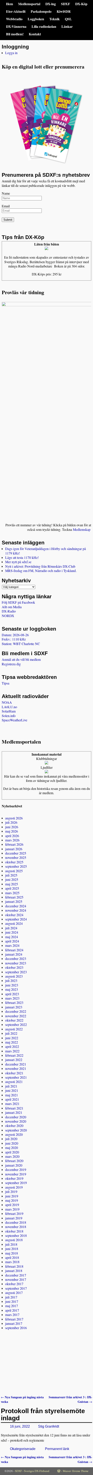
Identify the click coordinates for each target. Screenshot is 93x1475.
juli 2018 (11, 1244)
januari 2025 (13, 901)
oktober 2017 (14, 1283)
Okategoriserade (22, 1449)
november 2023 (15, 963)
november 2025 (15, 857)
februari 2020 (14, 1160)
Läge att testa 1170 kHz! (22, 557)
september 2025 (16, 866)
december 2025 (15, 853)
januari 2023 (13, 1007)
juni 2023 (11, 985)
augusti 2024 (14, 923)
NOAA (7, 702)
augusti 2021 (14, 1081)
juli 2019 (11, 1191)
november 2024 (15, 910)
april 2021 (12, 1099)
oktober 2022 (14, 1020)
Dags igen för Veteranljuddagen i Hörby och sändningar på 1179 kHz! (45, 550)
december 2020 (15, 1117)
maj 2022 (11, 1042)
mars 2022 (12, 1051)
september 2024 (16, 919)
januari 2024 (13, 954)
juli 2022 (11, 1033)
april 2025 (12, 888)
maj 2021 (11, 1095)
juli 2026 (11, 822)
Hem (9, 3)
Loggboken (36, 18)
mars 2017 (12, 1314)
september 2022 (16, 1024)
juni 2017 (11, 1301)
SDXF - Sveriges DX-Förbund (32, 1471)
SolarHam (9, 711)
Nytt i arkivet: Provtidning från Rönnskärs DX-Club (40, 566)
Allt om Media (12, 607)
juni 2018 (11, 1248)
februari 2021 (14, 1108)
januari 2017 (13, 1323)
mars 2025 (12, 893)
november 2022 (15, 1016)
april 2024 (12, 941)
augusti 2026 (14, 818)
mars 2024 (12, 945)
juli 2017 (11, 1297)
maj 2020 (11, 1147)
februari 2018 (14, 1266)
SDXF (65, 3)
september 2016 (16, 1327)
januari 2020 (13, 1165)
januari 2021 (13, 1112)
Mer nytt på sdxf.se (18, 561)
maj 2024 (11, 936)
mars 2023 (12, 998)
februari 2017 (14, 1319)
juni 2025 (11, 879)
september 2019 (16, 1182)
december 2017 (15, 1275)
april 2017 (12, 1310)
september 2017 (16, 1288)
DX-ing (50, 3)
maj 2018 (11, 1253)
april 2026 (12, 835)
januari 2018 (13, 1270)
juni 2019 (11, 1196)
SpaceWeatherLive (14, 720)
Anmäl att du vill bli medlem (21, 659)
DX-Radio (9, 611)
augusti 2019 (14, 1187)
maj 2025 (11, 884)
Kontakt (35, 33)
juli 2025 (11, 875)
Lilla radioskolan (44, 26)
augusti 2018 (14, 1240)
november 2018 (15, 1226)
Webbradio (14, 18)
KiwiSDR (64, 11)
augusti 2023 (14, 976)
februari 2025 (14, 897)
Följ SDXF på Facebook (18, 602)
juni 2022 (11, 1038)
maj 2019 (11, 1200)
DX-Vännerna (16, 26)
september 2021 (16, 1077)
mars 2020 (12, 1156)
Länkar (67, 26)
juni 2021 (11, 1090)
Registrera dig (11, 664)
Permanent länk (57, 1449)
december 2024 (15, 906)
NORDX (8, 615)
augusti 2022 (14, 1029)
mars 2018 (12, 1261)
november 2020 (15, 1121)
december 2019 (15, 1169)
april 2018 (12, 1257)
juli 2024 (11, 928)
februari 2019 (14, 1213)
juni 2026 (11, 827)
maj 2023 (11, 989)
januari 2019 (13, 1218)
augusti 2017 (14, 1292)
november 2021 (15, 1068)
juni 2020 (11, 1143)
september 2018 (16, 1235)
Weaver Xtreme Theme (75, 1471)
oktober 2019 (14, 1178)
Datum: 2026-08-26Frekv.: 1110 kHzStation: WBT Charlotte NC (21, 639)
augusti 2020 (14, 1134)
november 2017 (15, 1279)
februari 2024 (14, 950)
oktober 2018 (14, 1231)
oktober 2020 (14, 1125)
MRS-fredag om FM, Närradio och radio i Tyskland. (41, 570)
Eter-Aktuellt (16, 11)
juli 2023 (11, 980)
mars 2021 (12, 1103)
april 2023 (12, 994)
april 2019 (12, 1204)
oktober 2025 (14, 862)
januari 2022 (13, 1059)
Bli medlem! (15, 33)
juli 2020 (11, 1138)
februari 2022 (14, 1055)
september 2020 (16, 1130)
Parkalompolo (41, 11)
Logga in (11, 52)
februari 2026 (14, 844)
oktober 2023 (14, 967)
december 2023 (15, 958)
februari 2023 (14, 1002)
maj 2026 (11, 831)
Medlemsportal (29, 3)
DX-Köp (81, 3)
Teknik (54, 18)
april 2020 (12, 1152)
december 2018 (15, 1222)
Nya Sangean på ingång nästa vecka (22, 1399)
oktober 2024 (14, 914)
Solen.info (9, 715)
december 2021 (15, 1064)
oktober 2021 (14, 1073)
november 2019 (15, 1174)
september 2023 (16, 972)
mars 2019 (12, 1209)
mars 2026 (12, 840)
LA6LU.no (9, 707)
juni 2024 (11, 932)
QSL (68, 18)
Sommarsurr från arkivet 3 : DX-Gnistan (70, 1399)
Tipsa (5, 683)
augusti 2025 (14, 871)
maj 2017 (11, 1305)
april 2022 (12, 1046)
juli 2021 (11, 1086)
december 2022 (15, 1011)
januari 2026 (13, 849)
